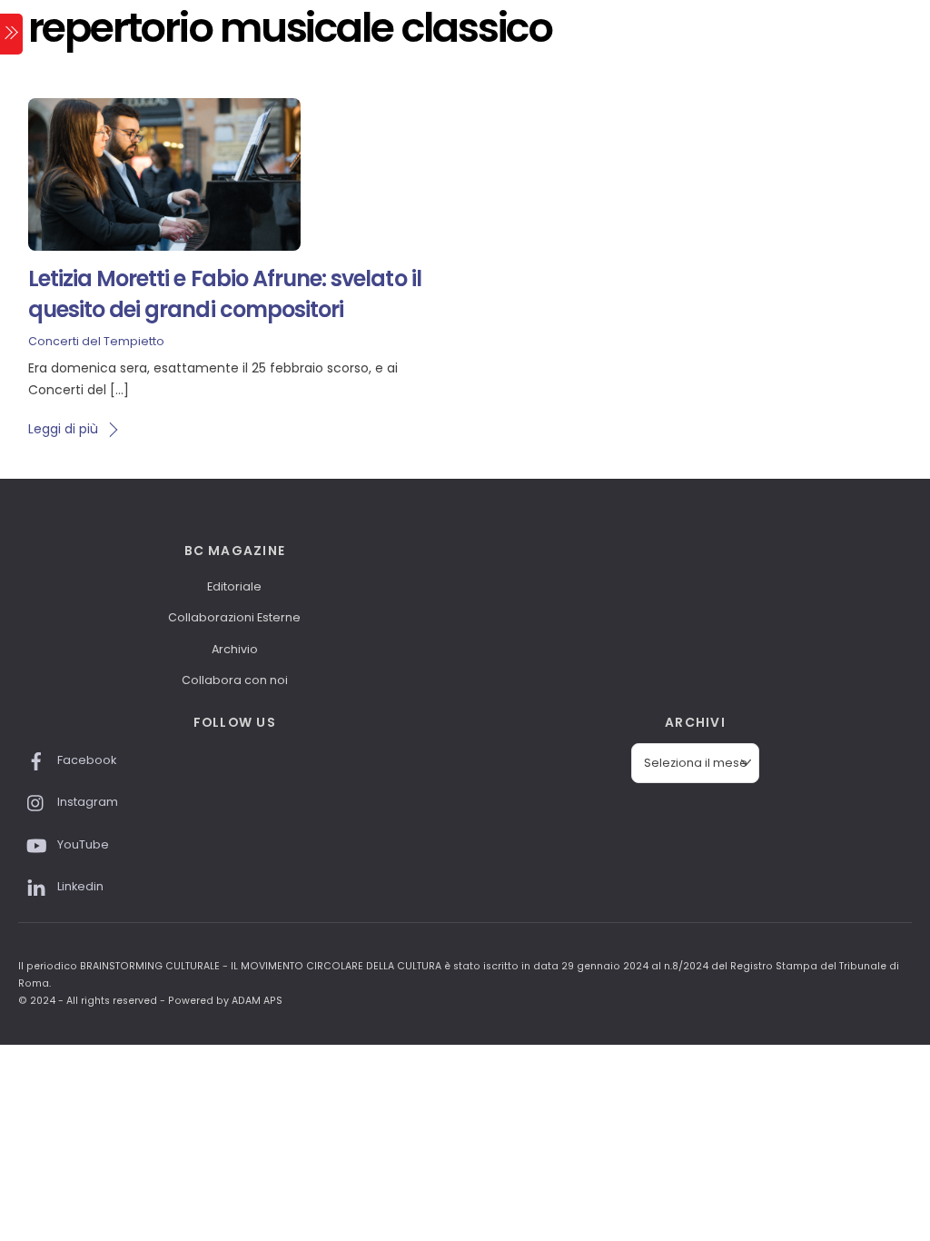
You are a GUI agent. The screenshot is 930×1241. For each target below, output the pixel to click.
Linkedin (79, 886)
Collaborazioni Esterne (234, 617)
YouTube (81, 844)
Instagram (86, 801)
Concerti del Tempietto (96, 341)
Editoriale (234, 586)
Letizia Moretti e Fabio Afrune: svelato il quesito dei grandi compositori (224, 293)
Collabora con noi (235, 680)
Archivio (235, 649)
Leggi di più (63, 429)
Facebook (85, 760)
